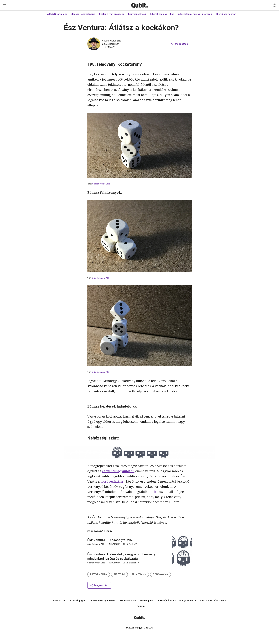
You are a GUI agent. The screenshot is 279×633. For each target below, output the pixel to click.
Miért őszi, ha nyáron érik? (230, 14)
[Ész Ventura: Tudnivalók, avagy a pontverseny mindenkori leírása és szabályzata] (182, 558)
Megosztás (181, 43)
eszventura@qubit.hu (118, 471)
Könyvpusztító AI (137, 14)
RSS (202, 600)
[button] (98, 574)
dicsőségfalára (111, 481)
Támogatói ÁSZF (186, 600)
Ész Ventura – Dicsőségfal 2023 (110, 540)
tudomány (108, 47)
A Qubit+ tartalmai (57, 14)
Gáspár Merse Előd (111, 40)
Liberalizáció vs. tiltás (162, 14)
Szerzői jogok (77, 600)
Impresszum (59, 600)
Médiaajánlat (147, 600)
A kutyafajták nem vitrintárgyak (195, 14)
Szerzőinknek (216, 600)
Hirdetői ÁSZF (166, 600)
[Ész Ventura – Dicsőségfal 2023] (182, 542)
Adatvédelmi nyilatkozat (102, 600)
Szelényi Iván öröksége (111, 14)
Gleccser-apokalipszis (83, 14)
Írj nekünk (139, 606)
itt (155, 492)
